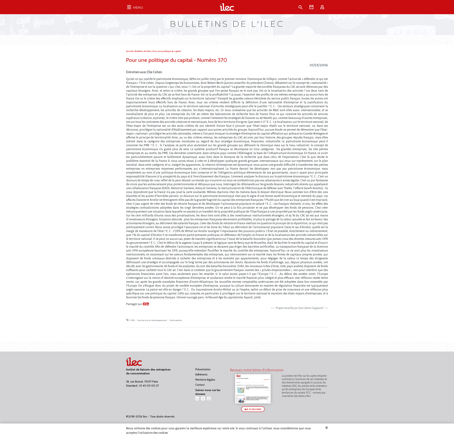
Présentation (203, 369)
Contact (200, 384)
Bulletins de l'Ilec (143, 51)
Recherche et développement (152, 320)
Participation (176, 320)
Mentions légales (205, 379)
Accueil (130, 51)
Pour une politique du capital (167, 51)
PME (132, 320)
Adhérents (201, 374)
